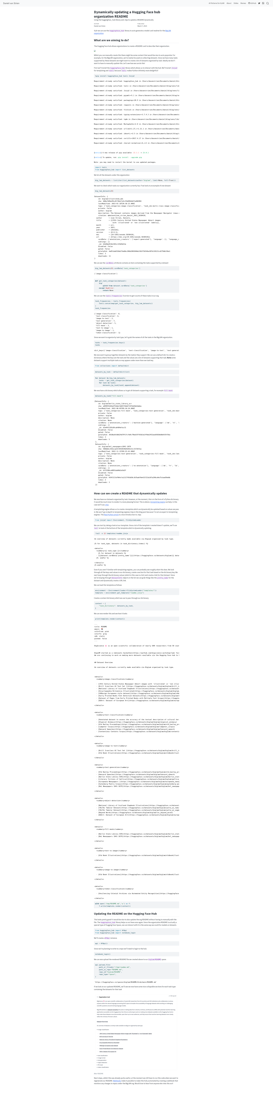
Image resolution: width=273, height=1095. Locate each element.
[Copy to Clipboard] (178, 74)
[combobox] (268, 3)
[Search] (268, 3)
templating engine (158, 502)
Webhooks (117, 1081)
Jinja (107, 505)
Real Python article (111, 514)
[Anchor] (130, 39)
